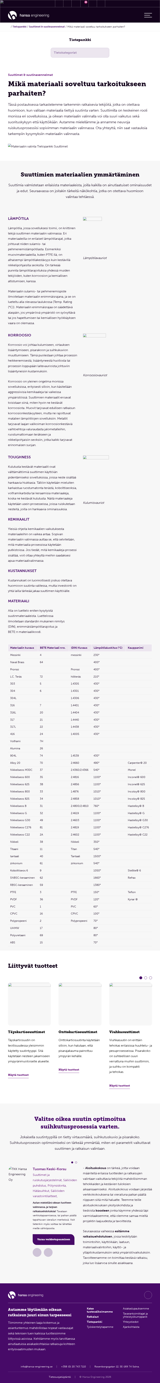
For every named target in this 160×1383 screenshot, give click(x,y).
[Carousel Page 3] (150, 977)
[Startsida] (9, 26)
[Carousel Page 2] (145, 977)
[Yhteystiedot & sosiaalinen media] (59, 3)
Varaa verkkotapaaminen (53, 1239)
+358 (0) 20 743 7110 (73, 1366)
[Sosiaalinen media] (148, 1295)
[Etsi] (93, 3)
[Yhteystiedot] (37, 1252)
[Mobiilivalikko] (148, 15)
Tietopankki (19, 26)
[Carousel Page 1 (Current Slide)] (140, 977)
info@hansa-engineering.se (36, 1366)
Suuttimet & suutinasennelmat (47, 26)
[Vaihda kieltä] (101, 3)
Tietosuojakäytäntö (60, 1376)
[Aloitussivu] (28, 15)
